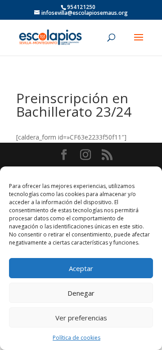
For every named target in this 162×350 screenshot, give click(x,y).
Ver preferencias (81, 317)
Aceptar (81, 268)
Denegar (81, 293)
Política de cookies (76, 337)
